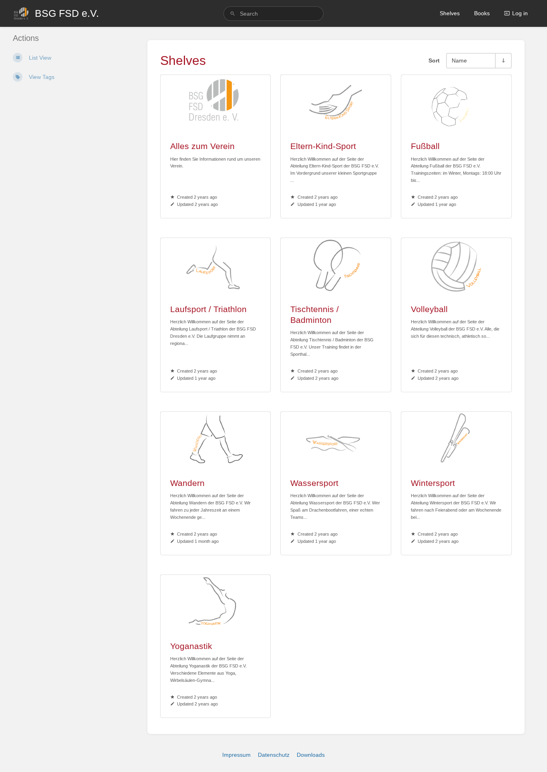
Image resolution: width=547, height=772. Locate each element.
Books (482, 13)
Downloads (311, 755)
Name (459, 60)
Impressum (236, 755)
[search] (273, 13)
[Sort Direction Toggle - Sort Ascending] (503, 61)
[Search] (232, 13)
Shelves (450, 13)
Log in (520, 13)
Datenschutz (274, 755)
